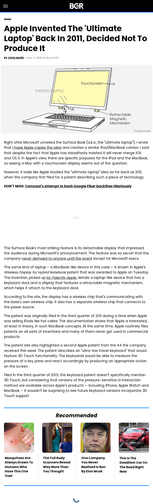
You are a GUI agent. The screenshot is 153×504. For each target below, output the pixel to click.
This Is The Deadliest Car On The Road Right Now (133, 465)
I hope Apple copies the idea (36, 148)
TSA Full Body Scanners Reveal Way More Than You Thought (57, 464)
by (61, 278)
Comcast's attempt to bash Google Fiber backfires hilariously (78, 186)
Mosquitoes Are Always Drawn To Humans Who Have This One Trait (19, 467)
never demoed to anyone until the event (57, 259)
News (7, 19)
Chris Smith (16, 57)
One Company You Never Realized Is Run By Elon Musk (93, 464)
